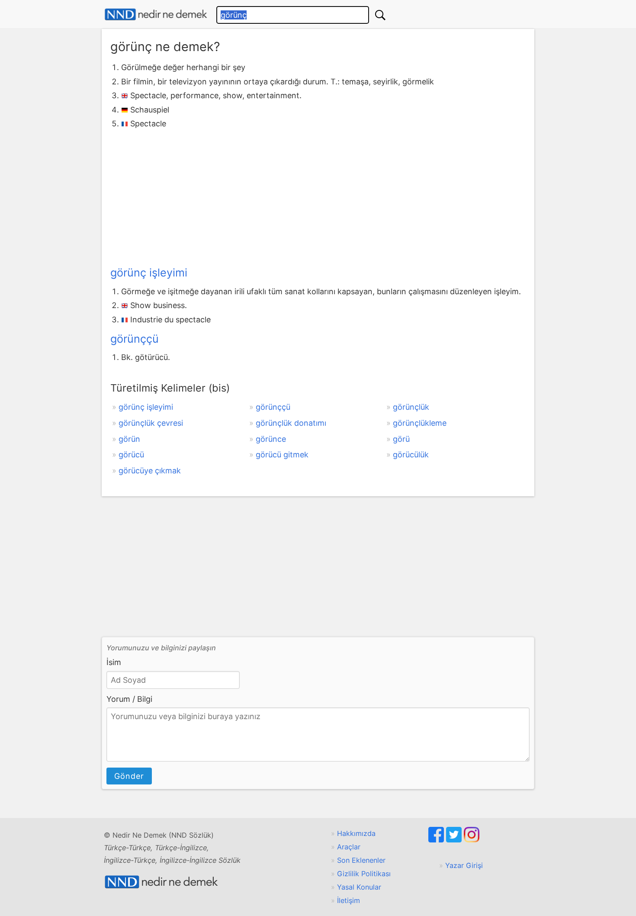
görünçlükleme (419, 422)
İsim (113, 662)
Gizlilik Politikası (364, 873)
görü (401, 439)
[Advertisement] (318, 195)
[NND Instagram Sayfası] (471, 840)
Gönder (129, 776)
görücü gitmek (282, 454)
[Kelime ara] (380, 14)
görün (129, 439)
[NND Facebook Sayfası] (437, 840)
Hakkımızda (356, 833)
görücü (131, 454)
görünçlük (411, 406)
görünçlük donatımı (291, 422)
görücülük (411, 454)
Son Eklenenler (361, 860)
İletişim (348, 900)
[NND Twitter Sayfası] (455, 840)
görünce (271, 439)
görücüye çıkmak (150, 470)
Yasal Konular (359, 887)
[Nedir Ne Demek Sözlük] (156, 14)
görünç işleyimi (148, 272)
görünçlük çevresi (151, 422)
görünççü (134, 338)
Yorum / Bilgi (129, 699)
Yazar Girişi (464, 865)
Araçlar (348, 846)
